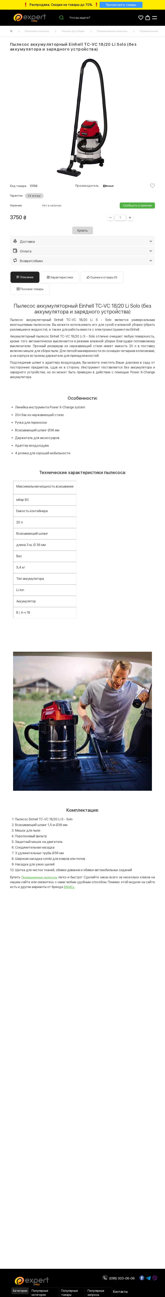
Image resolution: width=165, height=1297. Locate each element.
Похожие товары (31, 289)
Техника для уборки (73, 31)
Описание (26, 277)
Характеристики (61, 277)
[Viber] (154, 1278)
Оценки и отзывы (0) (103, 277)
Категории (20, 1290)
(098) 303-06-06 (121, 1278)
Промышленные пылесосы (112, 31)
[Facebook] (141, 1277)
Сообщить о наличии (137, 205)
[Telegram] (148, 1278)
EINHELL (69, 887)
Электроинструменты (37, 31)
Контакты (120, 1292)
